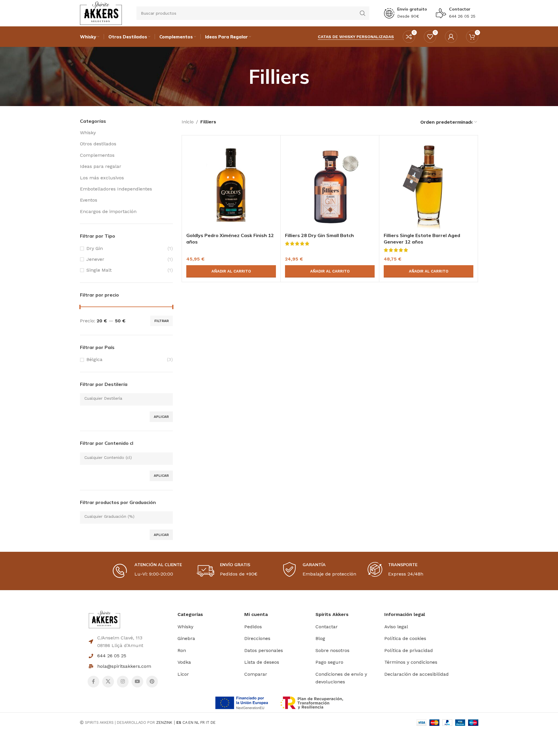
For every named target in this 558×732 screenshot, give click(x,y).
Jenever (95, 259)
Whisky (88, 132)
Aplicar (161, 417)
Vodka (184, 662)
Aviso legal (396, 626)
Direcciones (257, 638)
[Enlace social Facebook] (93, 681)
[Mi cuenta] (451, 36)
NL (196, 722)
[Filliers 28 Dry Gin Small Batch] (330, 184)
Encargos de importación (108, 211)
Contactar (459, 9)
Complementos (97, 155)
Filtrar (161, 321)
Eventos (88, 200)
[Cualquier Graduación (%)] (124, 516)
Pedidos (253, 626)
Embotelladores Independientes (116, 189)
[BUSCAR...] (362, 13)
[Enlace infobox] (405, 13)
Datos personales (263, 650)
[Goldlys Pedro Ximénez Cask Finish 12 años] (231, 184)
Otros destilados (98, 144)
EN (190, 722)
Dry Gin (94, 248)
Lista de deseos (261, 662)
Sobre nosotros (332, 650)
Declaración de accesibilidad (416, 674)
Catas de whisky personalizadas (356, 36)
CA (184, 722)
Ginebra (186, 638)
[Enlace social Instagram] (123, 681)
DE (213, 722)
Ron (182, 650)
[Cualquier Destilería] (124, 398)
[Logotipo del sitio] (101, 13)
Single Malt (99, 270)
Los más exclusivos (102, 178)
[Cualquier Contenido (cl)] (124, 457)
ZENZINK (164, 722)
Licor (183, 674)
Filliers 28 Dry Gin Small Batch (319, 235)
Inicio (188, 122)
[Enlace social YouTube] (137, 681)
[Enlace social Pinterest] (152, 681)
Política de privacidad (408, 650)
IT (207, 722)
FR (202, 722)
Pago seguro (329, 662)
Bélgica (94, 359)
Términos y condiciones (410, 662)
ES (178, 722)
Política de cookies (405, 638)
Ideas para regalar (100, 166)
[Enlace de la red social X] (108, 681)
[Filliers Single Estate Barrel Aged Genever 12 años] (428, 184)
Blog (320, 638)
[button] (231, 271)
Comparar (255, 674)
